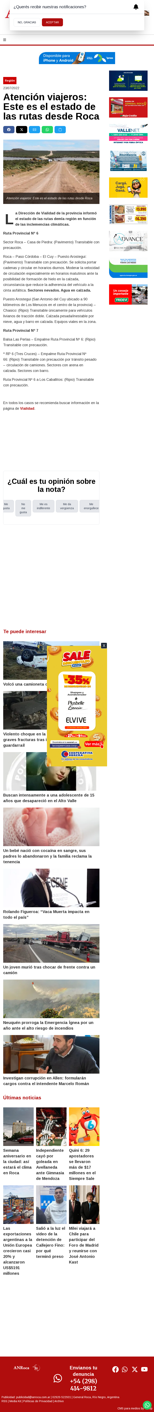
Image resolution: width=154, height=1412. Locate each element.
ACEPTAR (52, 22)
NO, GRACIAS (27, 22)
